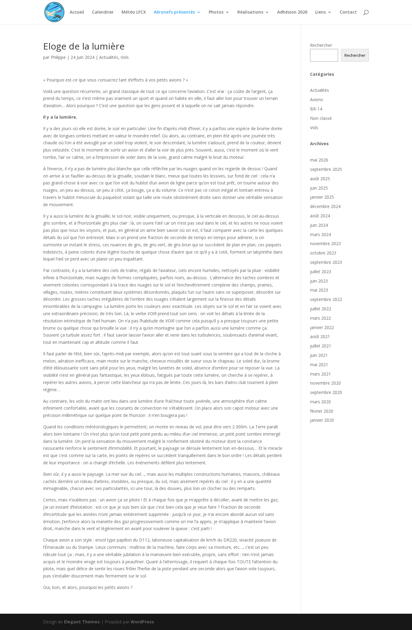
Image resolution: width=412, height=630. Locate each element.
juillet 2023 (320, 271)
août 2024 (320, 216)
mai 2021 (319, 364)
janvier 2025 (322, 197)
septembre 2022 (326, 299)
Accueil (77, 12)
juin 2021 (319, 355)
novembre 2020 (325, 383)
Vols (125, 57)
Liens (320, 12)
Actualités (108, 57)
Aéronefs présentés (174, 12)
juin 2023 (319, 281)
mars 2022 (320, 318)
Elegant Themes (82, 622)
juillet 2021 (320, 346)
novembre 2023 (325, 243)
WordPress (142, 622)
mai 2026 (319, 160)
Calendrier (103, 12)
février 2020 (321, 411)
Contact (348, 12)
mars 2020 (320, 402)
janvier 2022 (322, 327)
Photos (216, 12)
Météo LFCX (134, 12)
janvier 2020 (322, 420)
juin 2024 (319, 225)
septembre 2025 (326, 169)
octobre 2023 (323, 253)
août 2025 (320, 178)
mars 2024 (320, 234)
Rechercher (321, 45)
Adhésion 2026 (292, 12)
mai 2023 (319, 290)
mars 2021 (320, 374)
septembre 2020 (326, 392)
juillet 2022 (320, 309)
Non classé (321, 118)
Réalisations (250, 12)
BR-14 (316, 109)
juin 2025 (319, 188)
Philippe (58, 57)
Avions (316, 99)
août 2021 (320, 336)
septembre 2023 (326, 262)
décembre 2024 (325, 206)
